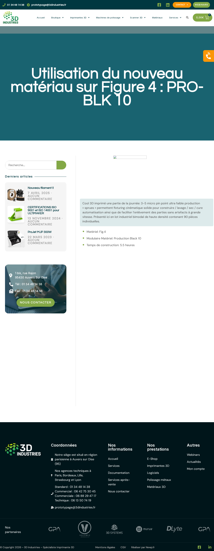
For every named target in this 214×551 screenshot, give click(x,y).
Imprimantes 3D (78, 17)
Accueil (41, 17)
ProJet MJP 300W (39, 232)
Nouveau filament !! (41, 187)
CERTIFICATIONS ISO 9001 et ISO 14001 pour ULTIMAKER (43, 210)
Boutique (56, 17)
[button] (150, 5)
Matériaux (157, 17)
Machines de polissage (108, 17)
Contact (180, 5)
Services (173, 17)
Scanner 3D (136, 17)
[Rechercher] (61, 165)
